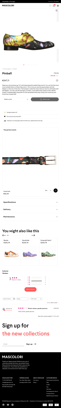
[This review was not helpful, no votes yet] (57, 316)
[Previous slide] (4, 235)
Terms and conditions (52, 380)
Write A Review (31, 289)
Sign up (29, 344)
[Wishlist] (50, 6)
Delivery (48, 389)
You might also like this (20, 231)
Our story (35, 380)
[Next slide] (33, 235)
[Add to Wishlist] (57, 80)
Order (48, 384)
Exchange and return (52, 391)
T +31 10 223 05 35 (7, 380)
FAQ (47, 382)
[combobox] (22, 299)
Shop (34, 382)
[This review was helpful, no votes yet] (54, 316)
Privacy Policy (50, 393)
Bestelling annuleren (52, 395)
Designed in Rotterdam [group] (8, 1)
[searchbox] (7, 299)
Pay (47, 387)
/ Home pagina (6, 69)
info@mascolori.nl (7, 382)
